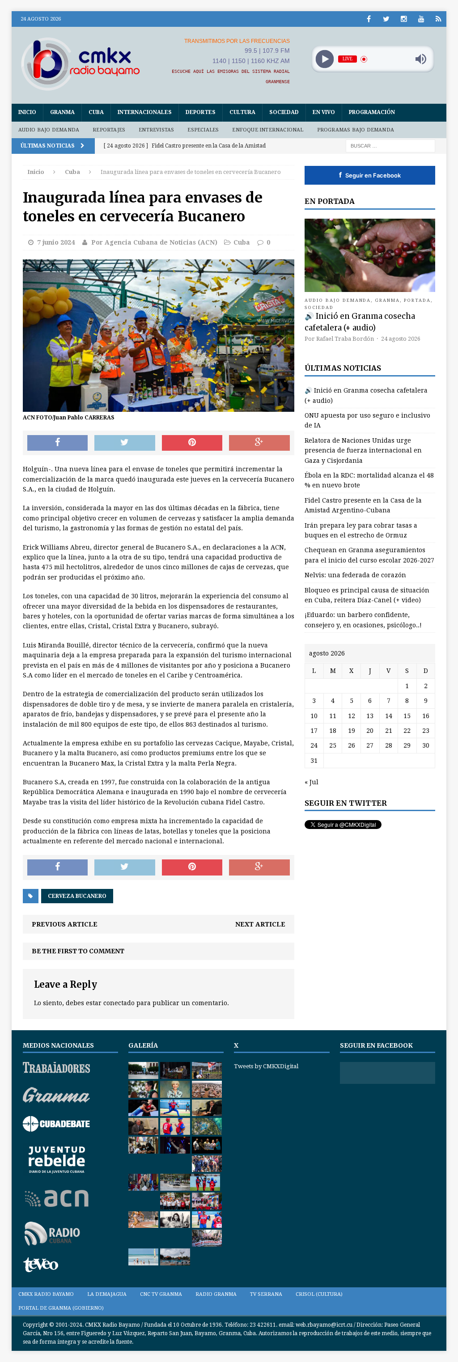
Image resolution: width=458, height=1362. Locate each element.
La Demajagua (107, 1294)
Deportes (201, 112)
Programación (372, 112)
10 (314, 715)
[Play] (324, 59)
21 (388, 730)
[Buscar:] (390, 145)
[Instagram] (403, 19)
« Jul (311, 782)
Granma (62, 112)
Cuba (96, 112)
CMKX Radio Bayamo (46, 1294)
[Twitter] (386, 19)
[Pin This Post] (192, 443)
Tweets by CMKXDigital (266, 1066)
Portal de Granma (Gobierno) (61, 1308)
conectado (119, 1003)
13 (369, 715)
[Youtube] (421, 19)
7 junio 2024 (56, 242)
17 (314, 730)
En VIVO (324, 112)
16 (425, 715)
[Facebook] (369, 19)
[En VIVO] (438, 19)
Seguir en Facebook (370, 174)
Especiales (203, 130)
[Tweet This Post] (124, 443)
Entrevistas (156, 130)
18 (332, 730)
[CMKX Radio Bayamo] (80, 64)
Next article (260, 924)
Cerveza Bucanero (77, 896)
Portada (417, 300)
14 (388, 715)
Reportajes (109, 130)
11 (332, 715)
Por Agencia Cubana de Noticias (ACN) (154, 242)
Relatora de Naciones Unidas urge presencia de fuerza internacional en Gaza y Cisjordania (363, 450)
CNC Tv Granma (161, 1294)
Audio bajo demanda (49, 130)
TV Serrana (266, 1294)
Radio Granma (216, 1294)
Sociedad (284, 112)
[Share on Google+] (259, 443)
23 (425, 730)
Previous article (65, 924)
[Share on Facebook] (57, 443)
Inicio (27, 112)
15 (407, 715)
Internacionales (145, 112)
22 (407, 730)
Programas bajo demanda (355, 130)
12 (351, 715)
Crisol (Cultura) (319, 1294)
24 (314, 745)
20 (369, 730)
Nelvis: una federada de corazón (355, 575)
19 (351, 730)
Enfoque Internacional (267, 130)
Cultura (242, 112)
